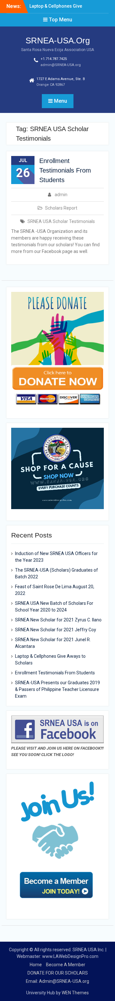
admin (61, 194)
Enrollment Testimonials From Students (65, 170)
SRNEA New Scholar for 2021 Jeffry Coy (55, 629)
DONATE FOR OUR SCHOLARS (57, 972)
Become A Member (65, 964)
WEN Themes (75, 992)
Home (36, 964)
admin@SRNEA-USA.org (61, 65)
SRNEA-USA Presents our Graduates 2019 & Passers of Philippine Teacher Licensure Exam (57, 689)
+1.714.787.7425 (54, 59)
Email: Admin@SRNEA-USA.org (57, 981)
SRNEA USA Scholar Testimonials (61, 221)
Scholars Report (61, 208)
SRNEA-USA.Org (58, 40)
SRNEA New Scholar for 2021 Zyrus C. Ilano (58, 619)
